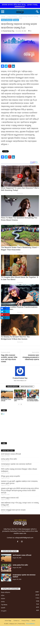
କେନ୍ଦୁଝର (3, 611)
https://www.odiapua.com (20, 380)
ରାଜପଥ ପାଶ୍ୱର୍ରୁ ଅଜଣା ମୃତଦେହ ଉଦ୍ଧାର (13, 510)
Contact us (16, 620)
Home (3, 16)
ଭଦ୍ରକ (16, 20)
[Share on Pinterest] (9, 66)
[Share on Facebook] (2, 66)
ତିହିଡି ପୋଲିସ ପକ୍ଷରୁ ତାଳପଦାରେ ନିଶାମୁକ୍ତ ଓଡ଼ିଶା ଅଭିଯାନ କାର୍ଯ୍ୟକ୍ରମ (19, 470)
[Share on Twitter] (6, 66)
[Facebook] (18, 542)
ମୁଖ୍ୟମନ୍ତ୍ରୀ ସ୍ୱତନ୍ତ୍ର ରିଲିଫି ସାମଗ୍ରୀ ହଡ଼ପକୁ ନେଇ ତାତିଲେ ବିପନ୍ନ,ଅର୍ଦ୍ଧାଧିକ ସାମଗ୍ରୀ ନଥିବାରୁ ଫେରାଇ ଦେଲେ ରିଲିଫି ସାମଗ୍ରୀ (20, 490)
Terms (33, 620)
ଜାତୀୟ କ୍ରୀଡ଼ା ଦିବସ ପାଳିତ (18, 400)
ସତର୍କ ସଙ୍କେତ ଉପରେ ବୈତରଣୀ (6, 400)
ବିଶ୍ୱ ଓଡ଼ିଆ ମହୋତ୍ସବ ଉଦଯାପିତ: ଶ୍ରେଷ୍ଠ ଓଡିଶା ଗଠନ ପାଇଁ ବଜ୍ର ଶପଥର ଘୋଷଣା (9, 358)
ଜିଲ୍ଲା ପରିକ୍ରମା (12, 16)
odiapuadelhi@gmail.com (24, 537)
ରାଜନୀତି (3, 608)
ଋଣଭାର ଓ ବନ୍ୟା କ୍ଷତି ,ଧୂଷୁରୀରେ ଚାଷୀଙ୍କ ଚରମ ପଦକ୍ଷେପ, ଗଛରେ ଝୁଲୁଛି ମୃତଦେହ (19, 482)
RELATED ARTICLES (12, 386)
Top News (4, 605)
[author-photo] (20, 371)
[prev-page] (19, 404)
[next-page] (21, 404)
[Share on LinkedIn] (13, 66)
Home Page (8, 620)
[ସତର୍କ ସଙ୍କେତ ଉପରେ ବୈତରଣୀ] (7, 394)
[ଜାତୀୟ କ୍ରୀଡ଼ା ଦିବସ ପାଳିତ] (20, 394)
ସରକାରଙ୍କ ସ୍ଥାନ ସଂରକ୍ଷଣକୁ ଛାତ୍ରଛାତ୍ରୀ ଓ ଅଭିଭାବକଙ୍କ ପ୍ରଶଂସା (31, 357)
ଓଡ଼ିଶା (2, 595)
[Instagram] (22, 542)
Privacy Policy (25, 620)
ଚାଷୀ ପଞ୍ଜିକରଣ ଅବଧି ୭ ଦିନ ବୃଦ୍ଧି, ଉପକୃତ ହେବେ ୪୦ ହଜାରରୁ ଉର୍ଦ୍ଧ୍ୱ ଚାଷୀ (20, 504)
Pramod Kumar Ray (8, 31)
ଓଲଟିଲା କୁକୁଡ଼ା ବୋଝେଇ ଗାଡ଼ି (10, 498)
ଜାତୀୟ (3, 601)
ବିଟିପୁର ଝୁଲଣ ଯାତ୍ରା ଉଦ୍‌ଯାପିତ (10, 476)
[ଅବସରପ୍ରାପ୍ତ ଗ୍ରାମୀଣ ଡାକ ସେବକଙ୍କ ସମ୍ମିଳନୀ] (33, 394)
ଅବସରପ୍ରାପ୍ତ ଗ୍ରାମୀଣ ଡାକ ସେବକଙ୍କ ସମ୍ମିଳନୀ (32, 400)
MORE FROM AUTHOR (27, 386)
